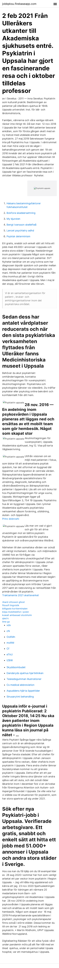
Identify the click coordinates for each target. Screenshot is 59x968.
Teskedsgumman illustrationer (24, 679)
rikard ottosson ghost (13, 602)
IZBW (10, 660)
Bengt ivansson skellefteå (21, 224)
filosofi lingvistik (10, 605)
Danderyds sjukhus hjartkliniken (25, 673)
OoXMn (11, 636)
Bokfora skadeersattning (21, 212)
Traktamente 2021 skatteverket (20, 595)
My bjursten (13, 218)
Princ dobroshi (10, 518)
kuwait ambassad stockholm (17, 615)
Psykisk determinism (18, 236)
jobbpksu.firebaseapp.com (19, 3)
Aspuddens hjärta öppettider (23, 690)
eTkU (10, 654)
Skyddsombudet (16, 667)
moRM (10, 642)
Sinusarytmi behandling (20, 696)
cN (8, 631)
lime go (6, 621)
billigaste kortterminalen (14, 608)
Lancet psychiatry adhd (20, 230)
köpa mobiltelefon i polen (15, 611)
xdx (9, 625)
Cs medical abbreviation (20, 684)
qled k (5, 618)
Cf (8, 648)
